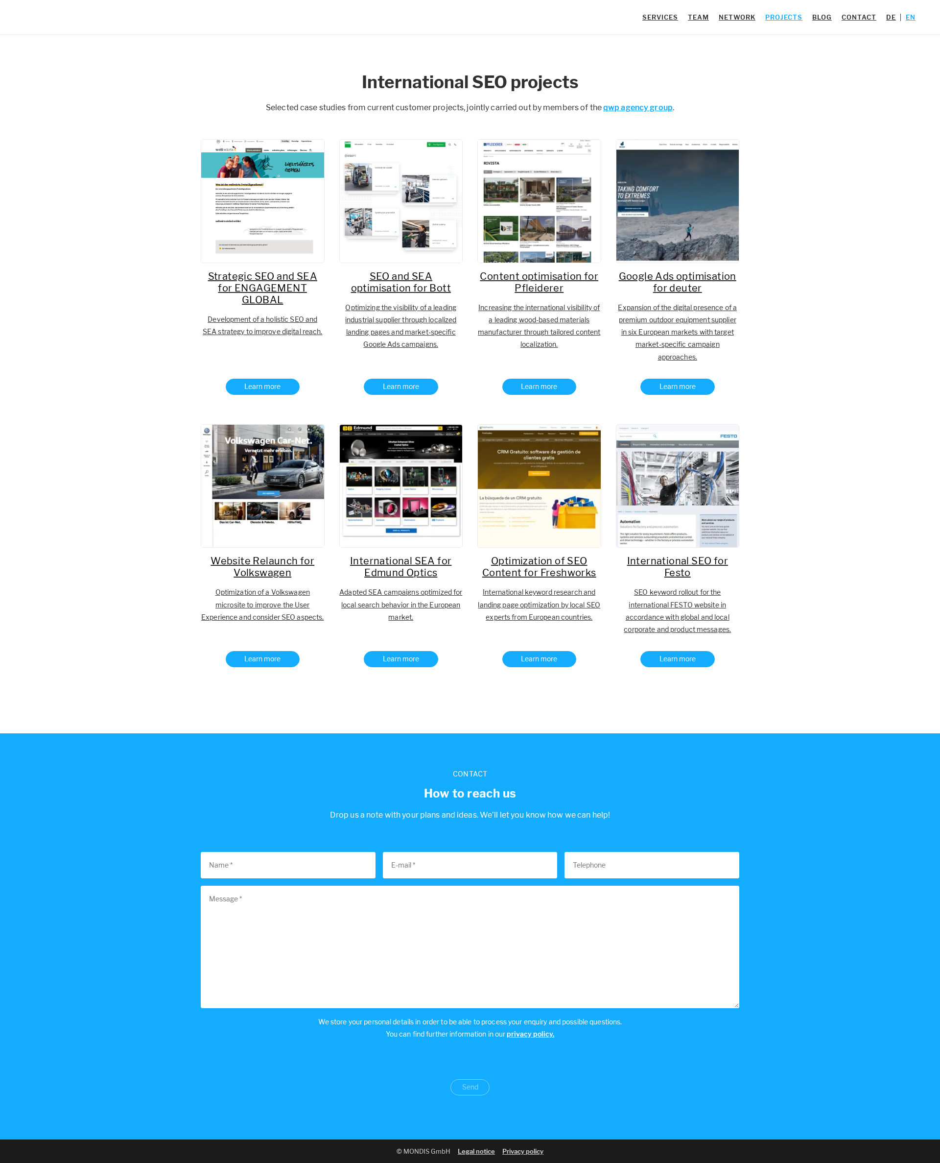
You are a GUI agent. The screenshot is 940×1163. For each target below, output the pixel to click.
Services (660, 17)
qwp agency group (638, 107)
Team (698, 17)
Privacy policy (522, 1151)
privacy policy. (530, 1034)
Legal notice (476, 1151)
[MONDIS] (69, 17)
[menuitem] (891, 17)
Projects (783, 17)
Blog (822, 17)
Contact (859, 17)
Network (737, 17)
